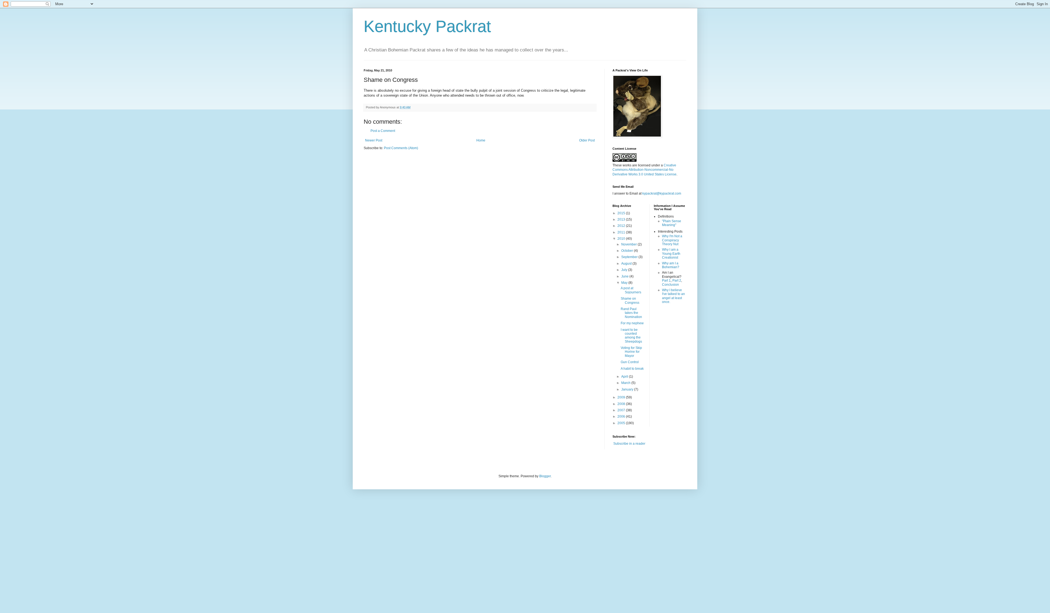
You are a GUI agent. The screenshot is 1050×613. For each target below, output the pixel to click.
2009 (621, 397)
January (627, 389)
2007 (621, 410)
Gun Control (630, 362)
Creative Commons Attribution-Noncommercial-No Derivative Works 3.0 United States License (644, 170)
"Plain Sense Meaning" (671, 223)
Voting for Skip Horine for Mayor (631, 352)
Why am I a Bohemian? (670, 265)
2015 (621, 213)
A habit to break (632, 369)
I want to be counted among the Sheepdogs (631, 335)
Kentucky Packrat (427, 26)
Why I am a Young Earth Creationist (671, 253)
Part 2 (676, 280)
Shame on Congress (630, 300)
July (624, 270)
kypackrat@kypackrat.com (661, 193)
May (624, 283)
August (626, 263)
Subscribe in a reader (629, 444)
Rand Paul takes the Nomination (631, 313)
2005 (621, 423)
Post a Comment (383, 131)
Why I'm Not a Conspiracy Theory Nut (672, 240)
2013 (621, 219)
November (629, 244)
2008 (621, 404)
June (625, 276)
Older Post (587, 140)
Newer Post (373, 140)
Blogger (545, 476)
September (629, 257)
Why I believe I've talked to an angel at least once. (673, 296)
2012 (621, 226)
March (626, 383)
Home (480, 140)
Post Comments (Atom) (401, 148)
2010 (621, 239)
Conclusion (670, 285)
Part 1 (666, 280)
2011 (621, 232)
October (627, 251)
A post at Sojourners (631, 290)
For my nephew (632, 323)
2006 (621, 416)
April (625, 376)
